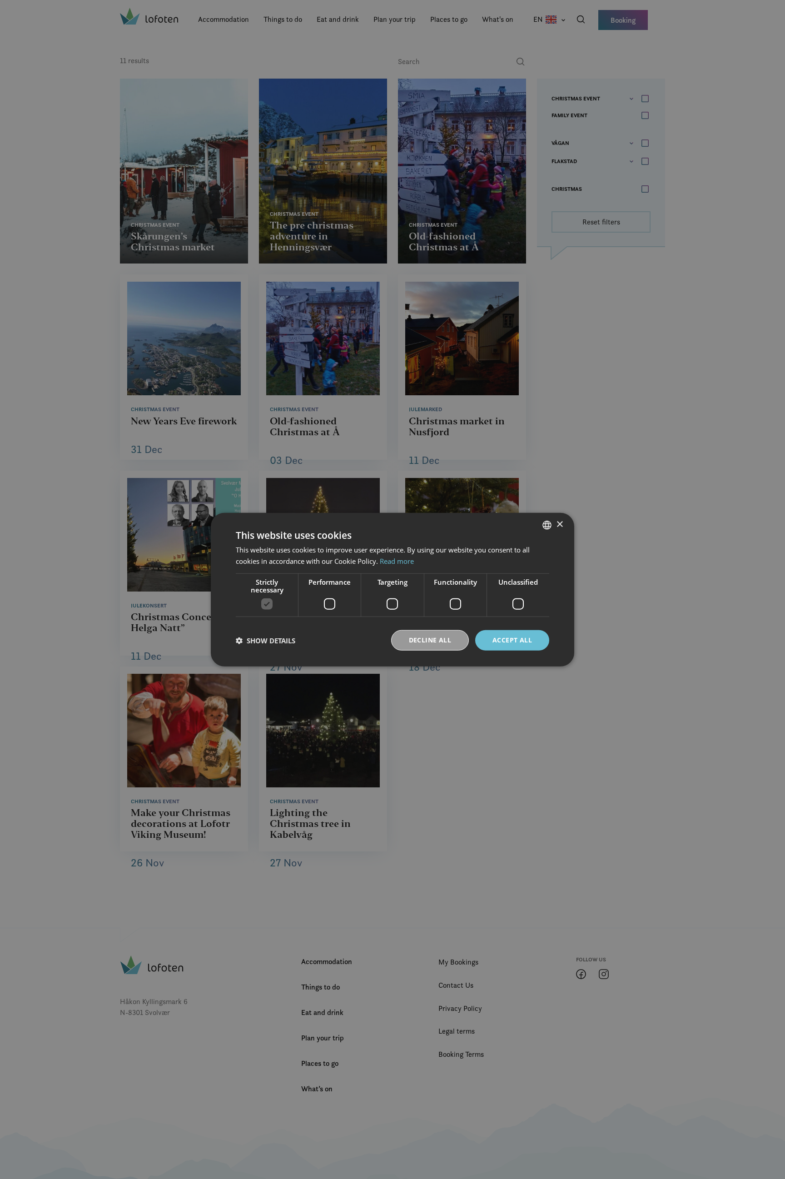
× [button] (559, 524)
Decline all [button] (430, 640)
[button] (265, 640)
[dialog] (392, 589)
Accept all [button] (512, 640)
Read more (397, 560)
